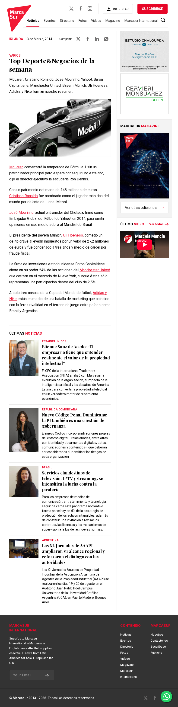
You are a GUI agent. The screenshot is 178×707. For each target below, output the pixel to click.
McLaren (16, 167)
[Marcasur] (19, 19)
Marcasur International (141, 20)
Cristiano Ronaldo (23, 196)
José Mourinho (21, 212)
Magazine (112, 20)
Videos (96, 20)
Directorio (67, 20)
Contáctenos (159, 640)
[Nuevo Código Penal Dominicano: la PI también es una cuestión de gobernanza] (23, 430)
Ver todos (156, 224)
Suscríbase (158, 646)
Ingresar (121, 9)
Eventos (50, 20)
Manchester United (94, 270)
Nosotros (157, 634)
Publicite (156, 652)
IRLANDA (16, 39)
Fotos (83, 20)
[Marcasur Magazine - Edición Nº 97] (144, 167)
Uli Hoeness (73, 235)
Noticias (125, 634)
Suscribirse (152, 9)
